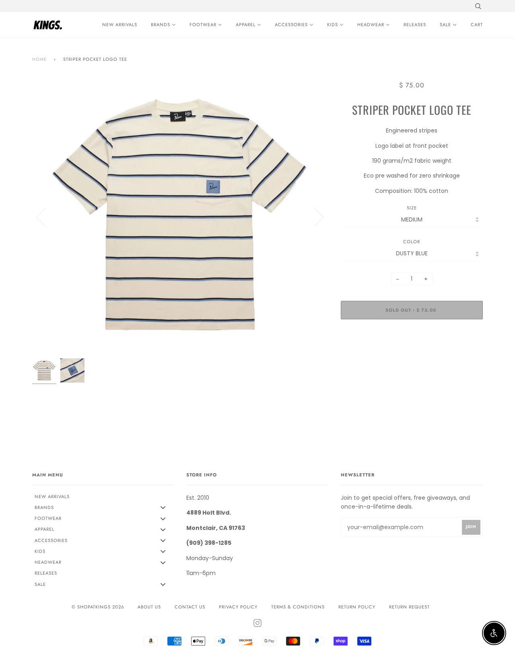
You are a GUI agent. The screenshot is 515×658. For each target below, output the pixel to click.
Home (39, 59)
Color (411, 241)
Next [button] (314, 217)
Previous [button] (46, 217)
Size (412, 208)
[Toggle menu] (163, 507)
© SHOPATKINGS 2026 (98, 607)
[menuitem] (117, 25)
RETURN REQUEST (409, 607)
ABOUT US (149, 607)
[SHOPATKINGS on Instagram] (257, 624)
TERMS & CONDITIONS (298, 607)
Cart (477, 24)
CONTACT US (190, 607)
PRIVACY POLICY (238, 607)
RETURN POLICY (356, 607)
